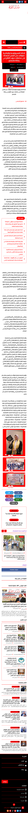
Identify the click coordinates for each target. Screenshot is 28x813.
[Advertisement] (14, 24)
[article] (14, 513)
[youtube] (17, 2)
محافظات (12, 67)
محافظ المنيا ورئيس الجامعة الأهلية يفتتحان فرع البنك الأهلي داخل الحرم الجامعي (14, 252)
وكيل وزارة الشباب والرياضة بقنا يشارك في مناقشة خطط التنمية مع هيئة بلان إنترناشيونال (13, 243)
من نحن (22, 793)
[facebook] (22, 2)
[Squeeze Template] (23, 808)
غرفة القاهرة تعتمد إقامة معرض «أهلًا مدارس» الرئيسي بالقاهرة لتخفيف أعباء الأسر (15, 673)
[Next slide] (3, 531)
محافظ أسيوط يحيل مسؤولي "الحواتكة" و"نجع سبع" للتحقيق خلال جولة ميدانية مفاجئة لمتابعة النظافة (14, 224)
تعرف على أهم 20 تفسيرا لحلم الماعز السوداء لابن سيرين (12, 690)
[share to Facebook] (9, 87)
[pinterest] (10, 811)
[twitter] (20, 2)
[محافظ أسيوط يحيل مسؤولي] (21, 637)
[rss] (8, 811)
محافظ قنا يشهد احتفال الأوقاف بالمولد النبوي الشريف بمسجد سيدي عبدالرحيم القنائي (11, 731)
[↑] (14, 804)
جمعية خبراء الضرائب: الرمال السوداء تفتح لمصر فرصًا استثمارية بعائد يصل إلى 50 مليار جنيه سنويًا (11, 745)
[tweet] (12, 87)
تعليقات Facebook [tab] (14, 570)
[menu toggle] (25, 2)
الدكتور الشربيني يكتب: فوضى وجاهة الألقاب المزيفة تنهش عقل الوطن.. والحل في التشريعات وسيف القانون (11, 716)
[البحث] (3, 2)
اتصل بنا (22, 801)
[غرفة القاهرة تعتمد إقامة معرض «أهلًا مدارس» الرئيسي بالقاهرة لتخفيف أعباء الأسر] (21, 671)
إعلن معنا (22, 797)
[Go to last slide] (5, 531)
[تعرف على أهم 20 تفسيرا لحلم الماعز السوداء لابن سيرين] (23, 688)
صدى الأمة (23, 609)
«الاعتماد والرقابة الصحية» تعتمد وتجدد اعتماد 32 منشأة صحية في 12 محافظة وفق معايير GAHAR (15, 661)
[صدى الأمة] (14, 7)
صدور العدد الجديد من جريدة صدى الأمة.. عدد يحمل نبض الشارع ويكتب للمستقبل (14, 605)
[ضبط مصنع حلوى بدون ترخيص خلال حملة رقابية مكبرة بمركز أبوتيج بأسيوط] (21, 648)
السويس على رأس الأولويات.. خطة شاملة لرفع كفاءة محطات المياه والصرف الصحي (13, 259)
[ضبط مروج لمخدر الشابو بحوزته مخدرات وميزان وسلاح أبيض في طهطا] (21, 627)
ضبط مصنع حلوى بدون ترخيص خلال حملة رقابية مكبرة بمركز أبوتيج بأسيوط (13, 231)
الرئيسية (21, 42)
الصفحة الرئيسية (20, 67)
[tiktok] (13, 811)
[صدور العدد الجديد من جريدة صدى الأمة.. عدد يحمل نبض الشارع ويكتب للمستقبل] (14, 596)
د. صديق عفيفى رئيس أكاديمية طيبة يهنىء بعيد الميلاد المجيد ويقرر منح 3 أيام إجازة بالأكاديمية (11, 701)
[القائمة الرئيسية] (4, 42)
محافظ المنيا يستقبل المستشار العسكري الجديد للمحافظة (13, 237)
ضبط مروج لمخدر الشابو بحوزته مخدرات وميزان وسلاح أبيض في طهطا (10, 627)
